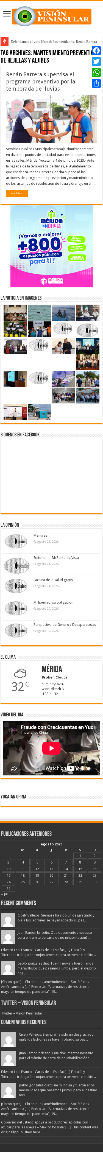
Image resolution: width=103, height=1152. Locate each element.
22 (80, 875)
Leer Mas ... (17, 193)
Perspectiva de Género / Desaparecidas (65, 625)
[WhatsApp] (96, 72)
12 (37, 869)
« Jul (4, 894)
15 (80, 869)
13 (51, 869)
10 (8, 869)
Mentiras (40, 535)
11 (23, 869)
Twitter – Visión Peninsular (28, 1003)
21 (66, 875)
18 (23, 875)
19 (37, 875)
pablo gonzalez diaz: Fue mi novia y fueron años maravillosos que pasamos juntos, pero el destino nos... (57, 968)
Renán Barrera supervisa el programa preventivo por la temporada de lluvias (40, 81)
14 (66, 869)
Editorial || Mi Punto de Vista (56, 558)
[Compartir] (96, 83)
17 (8, 875)
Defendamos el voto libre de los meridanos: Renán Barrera (54, 42)
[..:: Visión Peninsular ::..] (51, 15)
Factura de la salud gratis (53, 580)
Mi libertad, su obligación (53, 602)
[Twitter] (96, 61)
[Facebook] (96, 50)
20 (51, 875)
